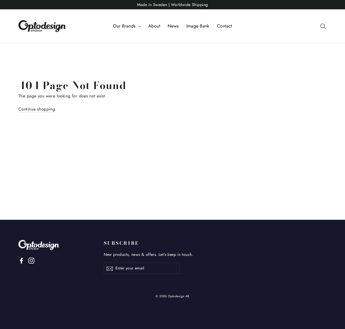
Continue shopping (36, 109)
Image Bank (197, 26)
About (154, 26)
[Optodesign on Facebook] (21, 260)
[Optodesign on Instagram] (31, 260)
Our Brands (125, 26)
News (173, 26)
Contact (224, 26)
